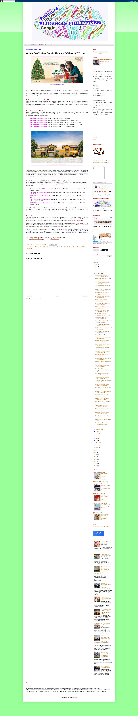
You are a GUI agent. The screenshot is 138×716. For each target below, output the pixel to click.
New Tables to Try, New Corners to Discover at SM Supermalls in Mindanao (105, 517)
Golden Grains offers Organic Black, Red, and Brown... (102, 341)
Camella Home (60, 246)
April (97, 440)
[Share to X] (53, 245)
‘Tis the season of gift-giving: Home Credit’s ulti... (102, 395)
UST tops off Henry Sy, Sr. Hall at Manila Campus (103, 388)
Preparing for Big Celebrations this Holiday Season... (103, 416)
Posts (95, 137)
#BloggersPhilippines (35, 246)
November (98, 273)
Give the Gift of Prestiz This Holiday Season (101, 355)
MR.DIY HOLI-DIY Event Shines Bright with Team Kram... (103, 290)
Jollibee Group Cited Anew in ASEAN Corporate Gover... (102, 276)
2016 (95, 463)
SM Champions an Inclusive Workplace (105, 667)
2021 (95, 452)
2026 (95, 262)
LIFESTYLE (33, 45)
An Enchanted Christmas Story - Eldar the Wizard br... (102, 332)
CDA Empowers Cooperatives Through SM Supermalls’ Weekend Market (106, 654)
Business (53, 45)
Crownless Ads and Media (100, 503)
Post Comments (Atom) (38, 298)
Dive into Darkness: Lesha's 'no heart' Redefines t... (102, 297)
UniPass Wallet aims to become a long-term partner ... (102, 366)
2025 (95, 264)
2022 (95, 450)
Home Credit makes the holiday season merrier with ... (102, 402)
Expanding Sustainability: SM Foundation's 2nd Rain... (102, 413)
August (97, 431)
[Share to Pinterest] (56, 245)
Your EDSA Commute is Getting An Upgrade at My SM (105, 506)
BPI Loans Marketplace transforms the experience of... (103, 307)
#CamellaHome (43, 246)
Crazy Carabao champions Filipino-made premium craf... (103, 283)
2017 (95, 461)
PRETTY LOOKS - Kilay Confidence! (105, 542)
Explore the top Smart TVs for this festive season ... (103, 345)
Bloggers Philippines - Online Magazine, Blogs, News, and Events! (101, 483)
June (97, 436)
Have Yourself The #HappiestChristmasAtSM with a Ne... (103, 370)
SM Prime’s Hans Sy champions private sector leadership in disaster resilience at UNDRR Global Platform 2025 (102, 570)
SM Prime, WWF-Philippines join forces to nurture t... (103, 392)
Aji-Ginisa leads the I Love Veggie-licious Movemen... (103, 286)
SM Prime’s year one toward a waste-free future (105, 625)
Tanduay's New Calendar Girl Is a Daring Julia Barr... (103, 338)
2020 (95, 454)
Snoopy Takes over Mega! (101, 334)
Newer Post (29, 296)
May (97, 438)
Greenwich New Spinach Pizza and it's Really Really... (103, 409)
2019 (95, 456)
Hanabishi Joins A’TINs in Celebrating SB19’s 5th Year (102, 300)
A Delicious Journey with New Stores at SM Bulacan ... (102, 348)
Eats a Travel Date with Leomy (101, 512)
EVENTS (41, 45)
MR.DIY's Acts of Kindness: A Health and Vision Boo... (102, 399)
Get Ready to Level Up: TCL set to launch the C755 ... (103, 279)
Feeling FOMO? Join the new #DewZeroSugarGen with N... (102, 311)
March (97, 442)
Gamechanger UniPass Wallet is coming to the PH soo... (102, 423)
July (97, 433)
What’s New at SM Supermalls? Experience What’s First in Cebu (106, 556)
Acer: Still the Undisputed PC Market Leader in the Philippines (106, 585)
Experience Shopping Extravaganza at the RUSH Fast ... (103, 362)
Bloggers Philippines (52, 246)
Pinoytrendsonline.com (99, 472)
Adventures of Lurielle (99, 493)
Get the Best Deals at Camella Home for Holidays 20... (102, 378)
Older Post (85, 296)
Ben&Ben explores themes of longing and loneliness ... (102, 293)
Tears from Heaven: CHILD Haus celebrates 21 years (103, 381)
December (98, 271)
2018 (95, 459)
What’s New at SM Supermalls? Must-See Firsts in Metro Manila (106, 598)
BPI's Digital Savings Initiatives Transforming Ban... (102, 304)
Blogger (75, 697)
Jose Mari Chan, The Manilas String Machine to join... (103, 321)
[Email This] (49, 245)
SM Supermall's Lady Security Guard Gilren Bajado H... (102, 385)
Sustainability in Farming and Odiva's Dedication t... (102, 374)
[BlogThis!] (51, 245)
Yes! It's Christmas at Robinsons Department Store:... (102, 325)
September (98, 429)
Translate (103, 53)
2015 (95, 466)
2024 (95, 266)
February (98, 445)
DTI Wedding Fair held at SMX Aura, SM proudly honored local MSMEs (106, 611)
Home (26, 45)
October (98, 427)
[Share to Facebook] (54, 245)
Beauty (46, 45)
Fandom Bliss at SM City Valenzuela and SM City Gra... (102, 314)
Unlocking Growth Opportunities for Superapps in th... (102, 352)
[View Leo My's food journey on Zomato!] (101, 526)
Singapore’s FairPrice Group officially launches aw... (101, 318)
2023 (95, 269)
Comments (97, 139)
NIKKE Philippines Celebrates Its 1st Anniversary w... (103, 359)
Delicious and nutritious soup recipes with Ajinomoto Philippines (104, 476)
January (97, 447)
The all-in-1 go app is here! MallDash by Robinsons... (101, 406)
